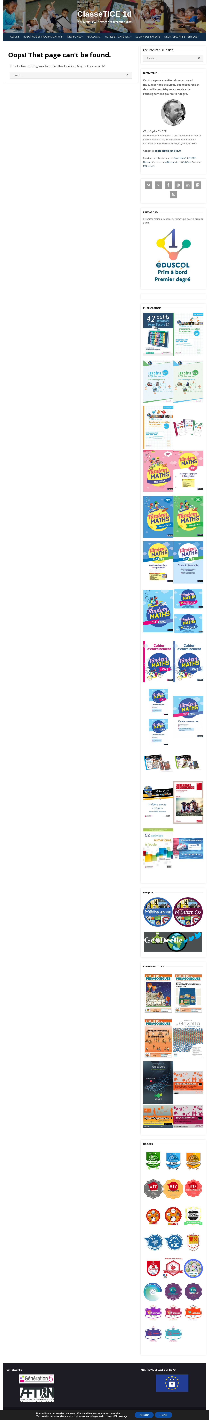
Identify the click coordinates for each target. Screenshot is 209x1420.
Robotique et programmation (42, 36)
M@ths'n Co (149, 165)
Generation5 (179, 157)
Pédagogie (93, 36)
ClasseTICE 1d (104, 14)
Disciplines (74, 36)
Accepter (144, 1414)
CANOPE (191, 157)
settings (123, 1416)
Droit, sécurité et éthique (180, 36)
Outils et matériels (117, 36)
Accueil (14, 36)
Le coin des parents (147, 36)
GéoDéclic (186, 162)
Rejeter (163, 1414)
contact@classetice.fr (168, 150)
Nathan (147, 162)
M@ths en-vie (171, 162)
